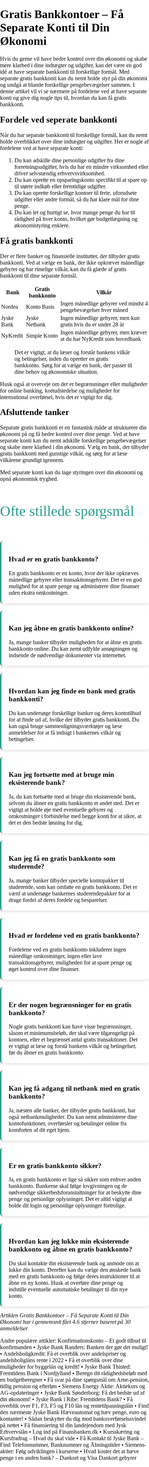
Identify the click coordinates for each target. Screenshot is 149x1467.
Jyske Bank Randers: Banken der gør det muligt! (92, 1347)
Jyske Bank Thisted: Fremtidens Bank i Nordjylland (65, 1370)
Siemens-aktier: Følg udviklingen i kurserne (73, 1448)
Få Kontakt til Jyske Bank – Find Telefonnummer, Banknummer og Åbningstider (72, 1441)
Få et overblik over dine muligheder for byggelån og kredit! (61, 1363)
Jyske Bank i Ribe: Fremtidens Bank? (79, 1399)
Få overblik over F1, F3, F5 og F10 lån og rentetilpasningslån (66, 1402)
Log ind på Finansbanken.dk (65, 1432)
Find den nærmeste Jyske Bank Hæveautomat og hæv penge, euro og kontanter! (74, 1412)
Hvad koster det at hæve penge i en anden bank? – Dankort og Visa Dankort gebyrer (69, 1454)
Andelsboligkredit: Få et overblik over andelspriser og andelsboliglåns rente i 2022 (63, 1357)
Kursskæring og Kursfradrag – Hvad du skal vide (70, 1435)
